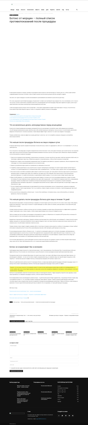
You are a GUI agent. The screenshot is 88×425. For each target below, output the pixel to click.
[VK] (27, 27)
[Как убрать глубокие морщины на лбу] (58, 328)
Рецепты (52, 9)
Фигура (58, 9)
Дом (47, 9)
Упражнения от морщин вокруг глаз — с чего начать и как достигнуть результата (25, 316)
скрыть (17, 114)
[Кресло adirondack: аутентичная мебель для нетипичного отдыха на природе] (13, 400)
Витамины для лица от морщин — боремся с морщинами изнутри (63, 315)
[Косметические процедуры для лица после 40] (16, 328)
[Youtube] (72, 415)
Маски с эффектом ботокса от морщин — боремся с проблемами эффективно (28, 294)
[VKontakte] (69, 415)
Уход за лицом (20, 13)
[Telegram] (24, 27)
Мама (42, 9)
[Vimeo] (65, 415)
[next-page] (12, 337)
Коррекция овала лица (42, 333)
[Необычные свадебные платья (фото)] (37, 399)
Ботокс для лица (16, 302)
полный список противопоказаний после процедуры (45, 302)
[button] (76, 9)
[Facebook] (59, 415)
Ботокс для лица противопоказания (27, 302)
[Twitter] (62, 415)
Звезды (12, 9)
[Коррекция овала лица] (44, 328)
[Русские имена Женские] (37, 393)
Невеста (37, 9)
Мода (17, 9)
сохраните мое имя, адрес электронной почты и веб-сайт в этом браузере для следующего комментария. (34, 368)
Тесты (67, 9)
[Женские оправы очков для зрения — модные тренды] (13, 387)
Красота (23, 9)
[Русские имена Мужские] (37, 387)
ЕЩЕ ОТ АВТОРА (28, 321)
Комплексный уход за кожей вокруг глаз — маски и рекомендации (25, 291)
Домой (11, 13)
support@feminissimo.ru (41, 418)
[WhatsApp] (21, 27)
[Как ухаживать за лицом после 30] (30, 328)
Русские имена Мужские (46, 385)
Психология (30, 9)
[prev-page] (10, 337)
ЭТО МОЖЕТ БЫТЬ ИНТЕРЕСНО (17, 321)
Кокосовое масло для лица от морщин (19, 297)
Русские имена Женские (46, 391)
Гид (63, 9)
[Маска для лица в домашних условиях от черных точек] (72, 328)
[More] (30, 27)
